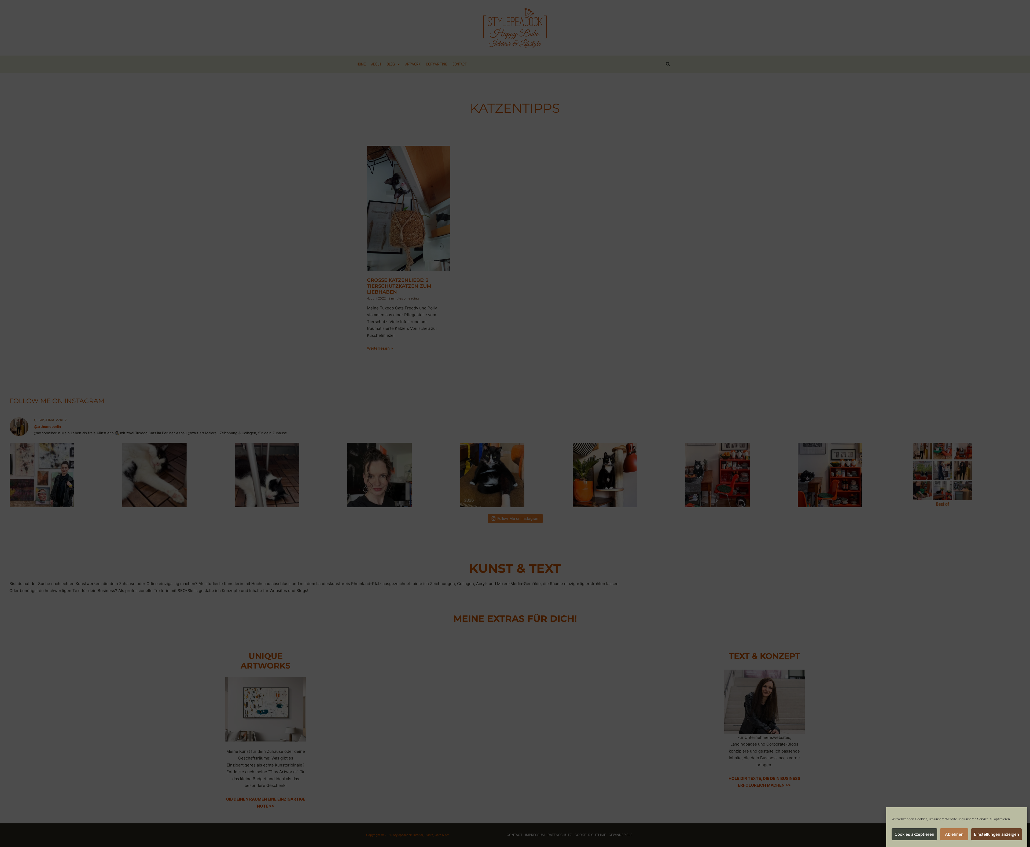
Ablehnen (954, 834)
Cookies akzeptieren (914, 834)
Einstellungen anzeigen (996, 834)
